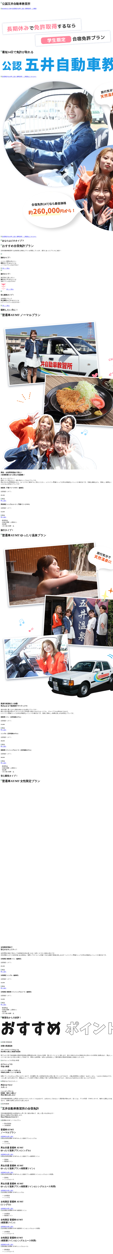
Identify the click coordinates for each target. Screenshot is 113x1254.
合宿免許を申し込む (18, 8)
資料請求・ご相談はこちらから (26, 76)
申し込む (3, 500)
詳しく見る (6, 268)
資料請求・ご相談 (30, 8)
